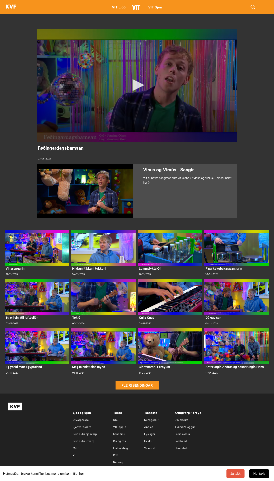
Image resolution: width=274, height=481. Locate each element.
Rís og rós (119, 441)
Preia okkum (183, 434)
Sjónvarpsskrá (82, 427)
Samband (181, 441)
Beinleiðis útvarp (84, 441)
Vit (75, 455)
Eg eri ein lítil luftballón (22, 318)
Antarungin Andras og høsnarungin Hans (234, 367)
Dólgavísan (213, 318)
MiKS (76, 448)
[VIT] (137, 9)
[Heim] (11, 7)
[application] (137, 85)
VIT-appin (119, 427)
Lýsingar (149, 434)
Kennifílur (119, 434)
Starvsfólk (181, 448)
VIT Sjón (155, 8)
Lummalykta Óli (150, 269)
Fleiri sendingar (137, 386)
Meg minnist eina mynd (88, 367)
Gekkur (149, 441)
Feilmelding (120, 448)
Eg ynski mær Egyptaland (24, 367)
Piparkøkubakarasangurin (223, 269)
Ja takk (235, 473)
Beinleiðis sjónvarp (85, 434)
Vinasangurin (15, 269)
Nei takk (259, 473)
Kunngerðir (151, 420)
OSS (116, 420)
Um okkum (181, 420)
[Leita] (253, 7)
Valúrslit (149, 448)
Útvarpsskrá (81, 420)
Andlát (148, 427)
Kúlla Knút (146, 318)
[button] (137, 85)
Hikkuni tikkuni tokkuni (89, 269)
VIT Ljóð (119, 8)
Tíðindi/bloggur (185, 427)
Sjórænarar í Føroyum (154, 367)
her (81, 473)
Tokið (76, 318)
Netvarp (118, 462)
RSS (115, 455)
